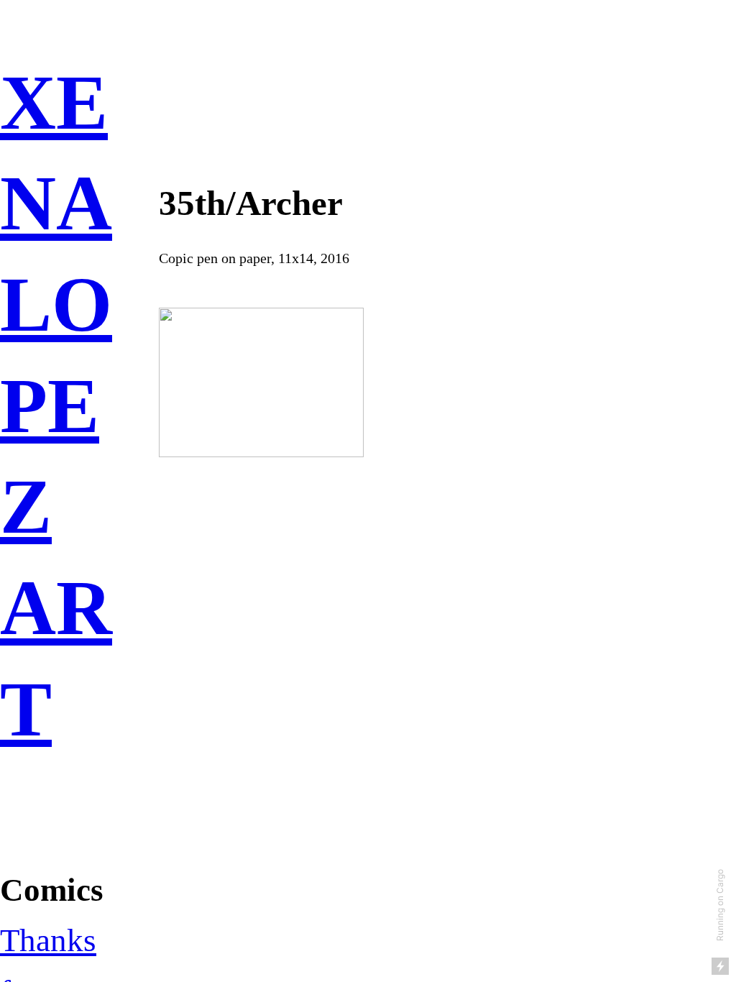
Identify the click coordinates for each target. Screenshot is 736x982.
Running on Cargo (719, 905)
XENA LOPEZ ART (56, 406)
